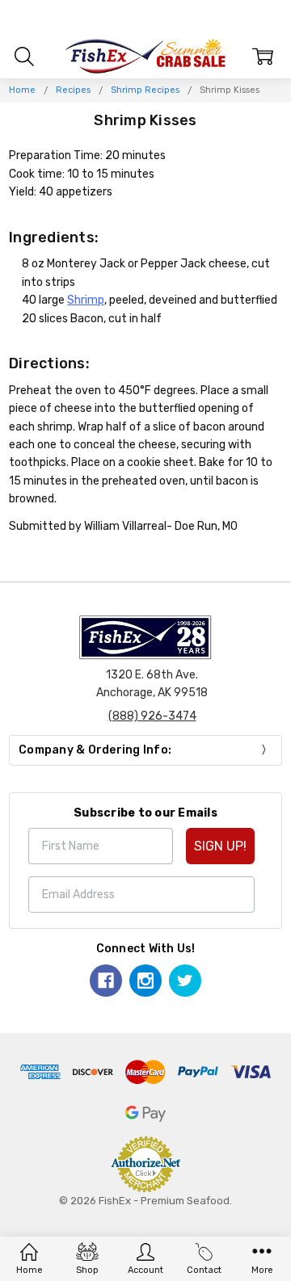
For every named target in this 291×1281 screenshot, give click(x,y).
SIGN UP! (220, 846)
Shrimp (85, 300)
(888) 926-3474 (152, 716)
